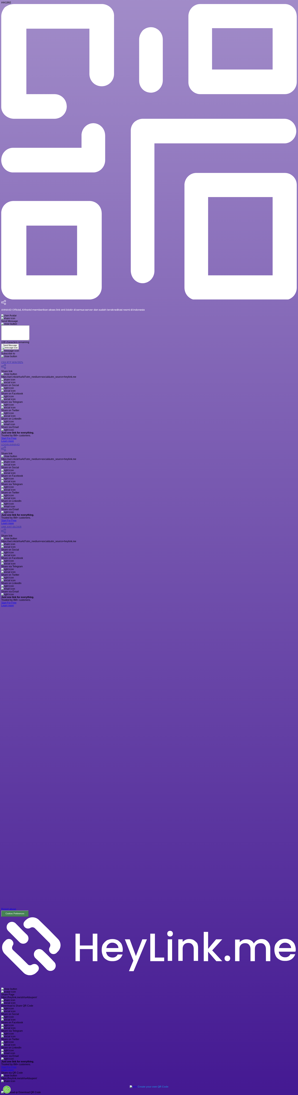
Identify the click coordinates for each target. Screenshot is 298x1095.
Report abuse (8, 909)
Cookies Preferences (15, 913)
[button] (149, 764)
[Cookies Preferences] (7, 1089)
